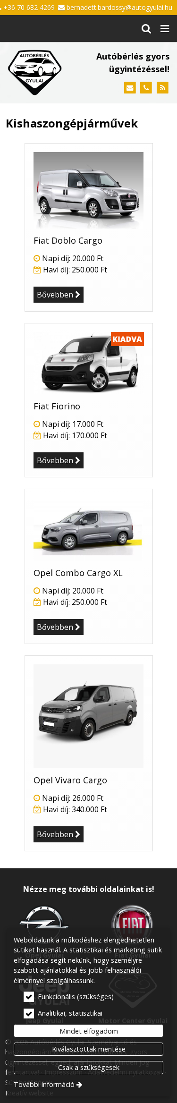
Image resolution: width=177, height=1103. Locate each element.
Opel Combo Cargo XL (78, 572)
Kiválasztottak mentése (89, 1048)
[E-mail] (130, 88)
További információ (44, 1084)
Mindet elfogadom (88, 1031)
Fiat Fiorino (57, 406)
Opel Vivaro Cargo (70, 780)
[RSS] (162, 88)
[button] (165, 28)
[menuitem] (146, 28)
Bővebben (55, 294)
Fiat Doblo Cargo (68, 240)
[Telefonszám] (146, 88)
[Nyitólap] (35, 72)
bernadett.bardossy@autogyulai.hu (119, 7)
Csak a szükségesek (88, 1067)
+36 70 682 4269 (29, 7)
